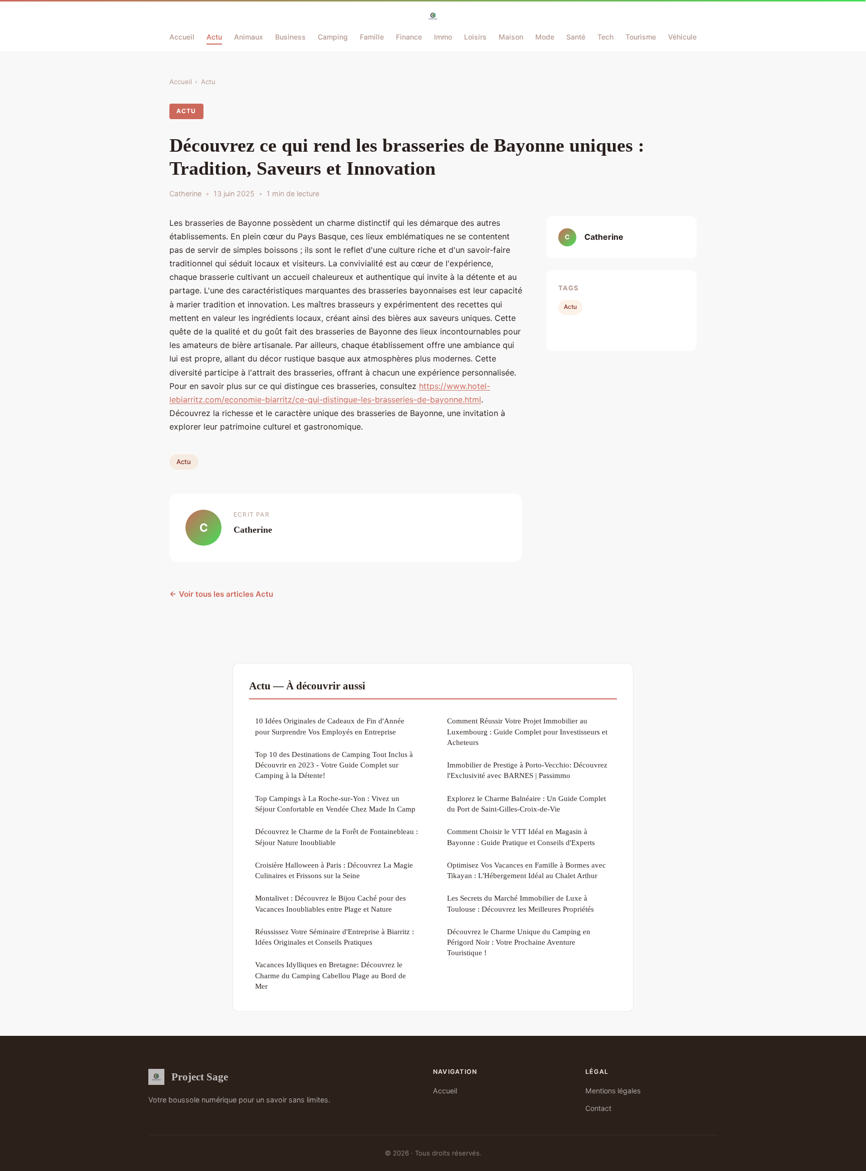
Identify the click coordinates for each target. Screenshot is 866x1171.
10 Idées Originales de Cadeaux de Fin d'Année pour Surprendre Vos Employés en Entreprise (329, 725)
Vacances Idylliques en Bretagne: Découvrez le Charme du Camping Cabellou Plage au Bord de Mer (330, 975)
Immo (443, 37)
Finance (409, 37)
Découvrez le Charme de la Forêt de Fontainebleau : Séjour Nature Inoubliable (336, 836)
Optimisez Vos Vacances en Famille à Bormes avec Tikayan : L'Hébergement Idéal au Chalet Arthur (526, 870)
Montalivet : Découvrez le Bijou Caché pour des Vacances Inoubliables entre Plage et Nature (330, 903)
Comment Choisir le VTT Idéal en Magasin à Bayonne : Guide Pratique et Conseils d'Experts (521, 836)
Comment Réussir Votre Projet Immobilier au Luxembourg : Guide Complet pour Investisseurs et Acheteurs (527, 731)
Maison (511, 37)
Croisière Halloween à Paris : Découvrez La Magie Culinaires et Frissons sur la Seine (334, 870)
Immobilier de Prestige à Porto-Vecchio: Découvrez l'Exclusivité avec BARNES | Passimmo (527, 769)
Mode (544, 37)
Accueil (181, 37)
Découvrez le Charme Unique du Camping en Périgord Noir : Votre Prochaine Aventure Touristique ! (518, 942)
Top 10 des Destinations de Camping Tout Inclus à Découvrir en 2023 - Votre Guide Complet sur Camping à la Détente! (334, 765)
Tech (605, 37)
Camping (333, 37)
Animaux (248, 37)
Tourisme (640, 37)
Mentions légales (612, 1090)
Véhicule (682, 37)
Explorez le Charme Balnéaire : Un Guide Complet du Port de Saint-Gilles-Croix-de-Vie (526, 803)
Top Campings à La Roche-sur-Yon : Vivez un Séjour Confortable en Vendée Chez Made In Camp (335, 803)
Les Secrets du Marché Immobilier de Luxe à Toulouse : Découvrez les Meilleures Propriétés (520, 903)
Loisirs (475, 37)
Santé (575, 37)
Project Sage (199, 1076)
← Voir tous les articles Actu (221, 594)
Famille (372, 37)
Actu (214, 37)
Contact (598, 1108)
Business (290, 37)
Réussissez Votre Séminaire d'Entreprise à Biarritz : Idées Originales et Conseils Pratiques (334, 936)
